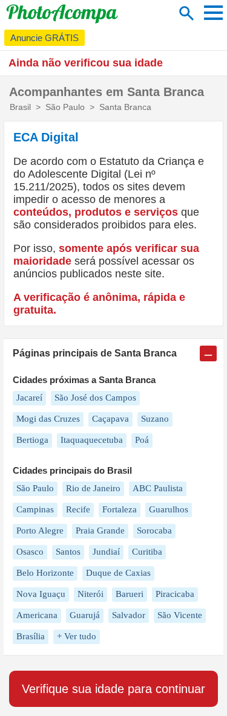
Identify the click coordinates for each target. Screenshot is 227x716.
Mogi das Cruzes (48, 419)
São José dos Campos (95, 397)
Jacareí (29, 397)
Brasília (30, 636)
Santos (68, 551)
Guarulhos (168, 509)
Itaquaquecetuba (92, 440)
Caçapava (110, 419)
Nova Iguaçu (40, 594)
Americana (37, 615)
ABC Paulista (158, 488)
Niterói (90, 594)
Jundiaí (106, 551)
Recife (78, 509)
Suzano (155, 419)
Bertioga (32, 440)
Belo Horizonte (45, 573)
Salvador (128, 615)
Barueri (129, 594)
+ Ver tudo (76, 636)
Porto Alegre (40, 530)
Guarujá (85, 615)
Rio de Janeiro (93, 488)
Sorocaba (154, 530)
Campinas (35, 509)
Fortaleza (119, 509)
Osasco (30, 551)
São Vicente (179, 615)
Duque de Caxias (118, 573)
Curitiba (147, 551)
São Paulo (35, 488)
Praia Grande (100, 530)
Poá (142, 440)
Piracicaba (175, 594)
